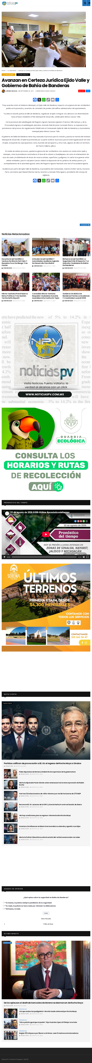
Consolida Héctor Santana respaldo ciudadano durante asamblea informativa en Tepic (45, 295)
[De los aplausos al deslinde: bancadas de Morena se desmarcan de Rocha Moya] (46, 970)
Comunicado (7, 268)
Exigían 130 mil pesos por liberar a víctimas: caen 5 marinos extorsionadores (48, 1033)
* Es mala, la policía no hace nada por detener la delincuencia (30, 906)
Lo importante (12, 70)
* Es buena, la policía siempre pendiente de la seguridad (28, 903)
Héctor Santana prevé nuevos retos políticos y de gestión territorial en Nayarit (15, 295)
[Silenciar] (84, 557)
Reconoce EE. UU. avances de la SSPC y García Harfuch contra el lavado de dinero (50, 804)
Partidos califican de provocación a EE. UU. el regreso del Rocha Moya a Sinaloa (42, 763)
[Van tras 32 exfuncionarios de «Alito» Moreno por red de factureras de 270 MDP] (10, 795)
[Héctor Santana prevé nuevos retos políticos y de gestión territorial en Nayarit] (15, 282)
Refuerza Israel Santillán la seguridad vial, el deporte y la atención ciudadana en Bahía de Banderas (76, 262)
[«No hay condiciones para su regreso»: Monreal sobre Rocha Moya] (10, 817)
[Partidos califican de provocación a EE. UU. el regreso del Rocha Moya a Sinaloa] (46, 730)
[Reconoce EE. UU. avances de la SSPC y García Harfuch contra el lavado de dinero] (10, 806)
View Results (46, 918)
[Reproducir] (4, 557)
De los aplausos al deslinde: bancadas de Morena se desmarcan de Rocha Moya (43, 1002)
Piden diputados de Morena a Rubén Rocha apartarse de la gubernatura (47, 772)
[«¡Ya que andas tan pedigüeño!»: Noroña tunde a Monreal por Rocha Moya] (10, 1013)
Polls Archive (48, 924)
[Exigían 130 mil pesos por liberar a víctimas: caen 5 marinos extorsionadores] (10, 1035)
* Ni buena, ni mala (12, 909)
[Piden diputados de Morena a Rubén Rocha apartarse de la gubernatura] (10, 774)
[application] (46, 534)
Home (3, 70)
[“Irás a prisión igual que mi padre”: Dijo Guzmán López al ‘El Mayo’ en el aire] (10, 1024)
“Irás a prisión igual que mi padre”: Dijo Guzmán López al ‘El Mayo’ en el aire (48, 1022)
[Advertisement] (46, 203)
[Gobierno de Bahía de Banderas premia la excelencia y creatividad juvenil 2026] (76, 282)
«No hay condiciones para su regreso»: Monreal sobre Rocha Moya (45, 815)
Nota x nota (7, 703)
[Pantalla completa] (87, 557)
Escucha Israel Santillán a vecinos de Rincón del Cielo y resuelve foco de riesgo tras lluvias (15, 262)
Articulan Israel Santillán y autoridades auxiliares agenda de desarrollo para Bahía (45, 261)
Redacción (9, 766)
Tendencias (7, 943)
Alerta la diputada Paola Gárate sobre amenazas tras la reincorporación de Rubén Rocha (51, 784)
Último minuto (23, 74)
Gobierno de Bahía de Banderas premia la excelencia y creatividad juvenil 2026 (76, 295)
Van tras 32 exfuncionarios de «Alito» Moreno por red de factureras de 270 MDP (50, 794)
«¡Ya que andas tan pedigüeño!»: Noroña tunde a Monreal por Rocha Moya (48, 1011)
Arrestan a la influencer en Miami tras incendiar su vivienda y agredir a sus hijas (49, 826)
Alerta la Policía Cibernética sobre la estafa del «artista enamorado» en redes (49, 837)
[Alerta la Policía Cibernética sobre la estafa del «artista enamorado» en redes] (10, 839)
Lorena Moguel (12, 91)
